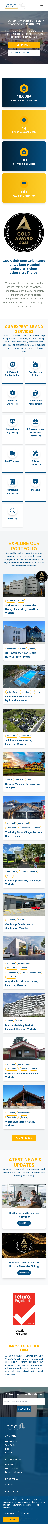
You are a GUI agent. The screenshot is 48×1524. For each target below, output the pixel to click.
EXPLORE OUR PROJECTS (24, 52)
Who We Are (10, 1445)
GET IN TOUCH (24, 45)
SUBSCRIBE (24, 1409)
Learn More (25, 1513)
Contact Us (10, 1465)
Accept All (10, 1519)
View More (13, 379)
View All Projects (24, 1138)
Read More (24, 1223)
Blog (7, 1449)
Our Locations (11, 1468)
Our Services (11, 1441)
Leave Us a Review (13, 1472)
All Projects (10, 1484)
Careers (8, 1453)
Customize (10, 1513)
